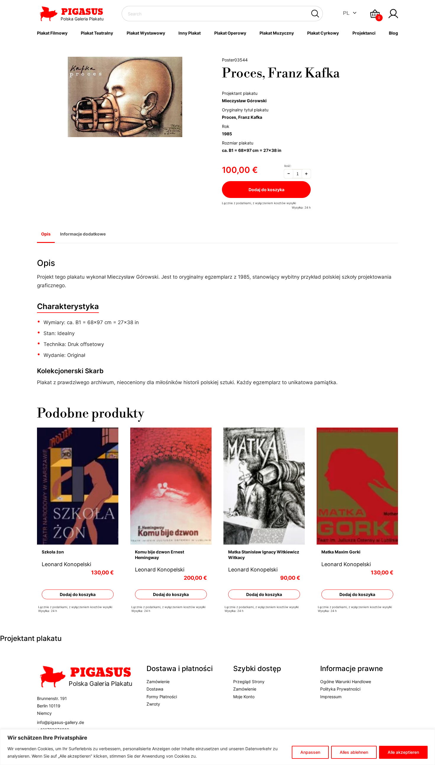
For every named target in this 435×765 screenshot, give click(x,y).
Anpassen (310, 752)
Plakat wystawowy (146, 32)
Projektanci (364, 32)
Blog (393, 32)
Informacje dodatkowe (83, 233)
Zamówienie (158, 681)
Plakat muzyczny (277, 32)
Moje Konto (243, 696)
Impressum (330, 696)
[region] (217, 747)
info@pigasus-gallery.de (60, 722)
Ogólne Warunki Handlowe (345, 681)
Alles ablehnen (354, 752)
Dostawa (154, 688)
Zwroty (153, 703)
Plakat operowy (230, 32)
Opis (46, 233)
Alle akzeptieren (403, 752)
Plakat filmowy (52, 32)
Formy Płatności (161, 696)
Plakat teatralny (97, 32)
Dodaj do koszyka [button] (78, 594)
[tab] (46, 234)
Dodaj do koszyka (266, 189)
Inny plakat (189, 32)
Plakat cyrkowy (323, 32)
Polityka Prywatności (340, 688)
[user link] (393, 13)
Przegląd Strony (249, 681)
